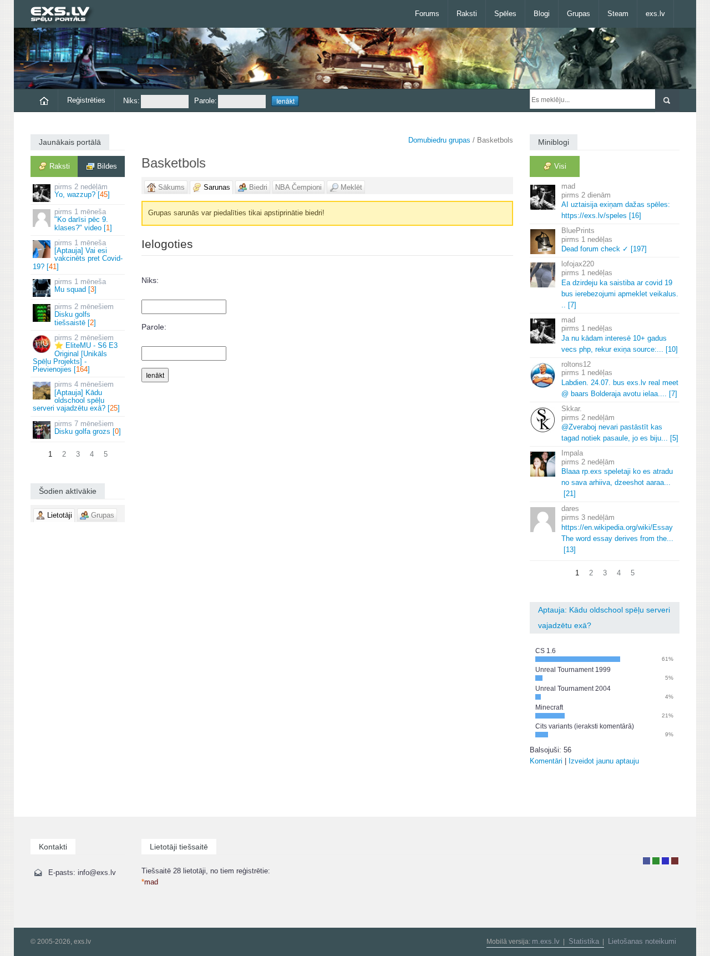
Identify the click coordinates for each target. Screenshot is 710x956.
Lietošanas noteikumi (642, 941)
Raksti (467, 13)
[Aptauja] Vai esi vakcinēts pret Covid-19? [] (78, 255)
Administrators (675, 861)
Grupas (578, 13)
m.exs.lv (546, 941)
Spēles (505, 13)
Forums (427, 13)
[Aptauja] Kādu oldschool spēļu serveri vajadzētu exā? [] (76, 396)
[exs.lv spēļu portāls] (65, 15)
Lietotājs (646, 861)
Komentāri (546, 761)
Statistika (584, 941)
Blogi (542, 13)
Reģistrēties (86, 100)
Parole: (205, 101)
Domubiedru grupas (439, 140)
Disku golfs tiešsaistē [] (84, 314)
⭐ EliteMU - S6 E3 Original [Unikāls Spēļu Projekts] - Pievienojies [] (75, 353)
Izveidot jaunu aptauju (604, 761)
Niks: (131, 101)
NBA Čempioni (298, 187)
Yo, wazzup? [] (82, 191)
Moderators (665, 861)
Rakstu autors (656, 861)
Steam (617, 13)
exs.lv (655, 13)
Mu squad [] (80, 285)
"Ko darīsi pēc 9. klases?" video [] (83, 220)
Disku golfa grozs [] (87, 427)
